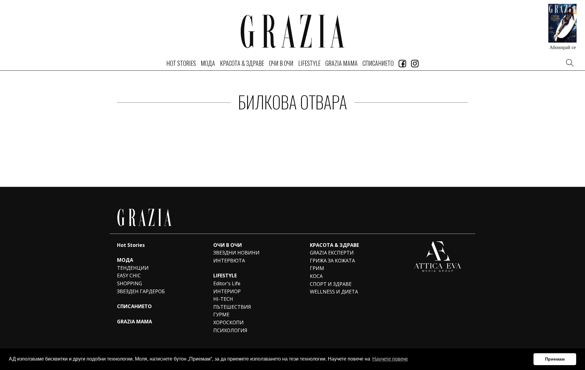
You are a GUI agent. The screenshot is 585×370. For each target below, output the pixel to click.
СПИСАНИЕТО (378, 63)
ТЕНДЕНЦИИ (133, 268)
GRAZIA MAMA (341, 63)
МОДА (208, 63)
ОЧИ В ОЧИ (281, 63)
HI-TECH (223, 299)
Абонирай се (562, 47)
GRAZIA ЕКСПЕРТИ (332, 252)
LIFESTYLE (309, 63)
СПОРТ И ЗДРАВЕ (331, 284)
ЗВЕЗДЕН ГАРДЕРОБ (141, 291)
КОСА (316, 276)
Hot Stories (181, 63)
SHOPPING (129, 283)
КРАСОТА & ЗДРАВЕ (242, 63)
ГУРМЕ (221, 314)
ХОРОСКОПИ (228, 322)
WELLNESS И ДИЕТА (334, 291)
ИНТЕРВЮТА (229, 260)
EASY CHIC (129, 275)
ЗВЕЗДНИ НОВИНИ (236, 252)
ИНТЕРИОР (227, 291)
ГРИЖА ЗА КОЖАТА (332, 260)
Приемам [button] (555, 359)
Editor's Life (226, 283)
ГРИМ (317, 268)
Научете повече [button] (390, 358)
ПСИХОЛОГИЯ (230, 330)
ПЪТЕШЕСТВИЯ (232, 307)
